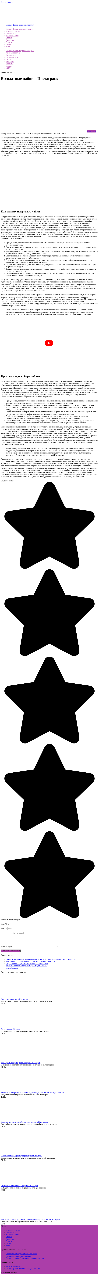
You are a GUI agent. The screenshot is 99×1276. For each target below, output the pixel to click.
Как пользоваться (13, 31)
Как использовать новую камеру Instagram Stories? (26, 966)
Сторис (9, 38)
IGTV (8, 46)
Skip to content (6, 2)
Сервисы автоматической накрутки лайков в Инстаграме (24, 1122)
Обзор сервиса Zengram (10, 1029)
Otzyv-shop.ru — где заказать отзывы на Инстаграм (27, 964)
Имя (3, 924)
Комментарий (6, 946)
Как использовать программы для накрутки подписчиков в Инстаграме (30, 1219)
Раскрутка (10, 40)
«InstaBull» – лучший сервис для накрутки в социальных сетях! (32, 961)
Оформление (11, 33)
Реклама (9, 42)
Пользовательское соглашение (18, 1256)
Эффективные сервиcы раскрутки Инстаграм (19, 1186)
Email (4, 928)
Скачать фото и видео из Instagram (20, 25)
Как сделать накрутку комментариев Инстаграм (20, 1063)
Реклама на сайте (13, 1266)
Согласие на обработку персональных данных (25, 1258)
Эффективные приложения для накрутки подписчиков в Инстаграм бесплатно (33, 1092)
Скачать (9, 44)
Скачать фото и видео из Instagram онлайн (23, 1268)
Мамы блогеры (12, 968)
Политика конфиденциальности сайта (21, 1254)
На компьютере (12, 36)
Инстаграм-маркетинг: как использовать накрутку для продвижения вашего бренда (40, 959)
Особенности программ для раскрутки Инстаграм (21, 1156)
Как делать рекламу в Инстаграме (15, 999)
